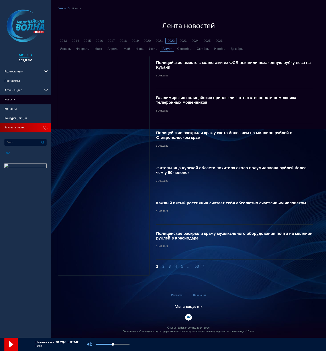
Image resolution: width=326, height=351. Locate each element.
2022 (171, 40)
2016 (99, 40)
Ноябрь (219, 48)
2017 (111, 40)
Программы (12, 81)
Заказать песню (14, 127)
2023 (183, 40)
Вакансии (199, 295)
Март (98, 48)
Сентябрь (184, 48)
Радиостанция (13, 71)
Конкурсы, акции (15, 118)
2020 (147, 40)
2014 (75, 40)
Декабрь (237, 48)
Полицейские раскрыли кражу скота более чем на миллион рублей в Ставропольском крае (224, 135)
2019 (135, 40)
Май (127, 48)
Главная (62, 8)
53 (196, 266)
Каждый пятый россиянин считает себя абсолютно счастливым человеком (231, 203)
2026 (219, 40)
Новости (9, 99)
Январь (65, 48)
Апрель (113, 48)
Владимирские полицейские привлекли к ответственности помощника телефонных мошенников (226, 100)
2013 (63, 40)
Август (167, 48)
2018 (123, 40)
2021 (159, 40)
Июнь (139, 48)
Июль (153, 48)
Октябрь (203, 48)
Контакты (10, 109)
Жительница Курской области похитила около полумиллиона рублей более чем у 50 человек (231, 170)
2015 (87, 40)
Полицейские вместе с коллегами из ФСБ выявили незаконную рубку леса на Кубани (233, 65)
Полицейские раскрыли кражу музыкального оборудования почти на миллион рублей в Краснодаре (234, 235)
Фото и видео (13, 90)
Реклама (177, 295)
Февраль (82, 48)
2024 (195, 40)
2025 (207, 40)
